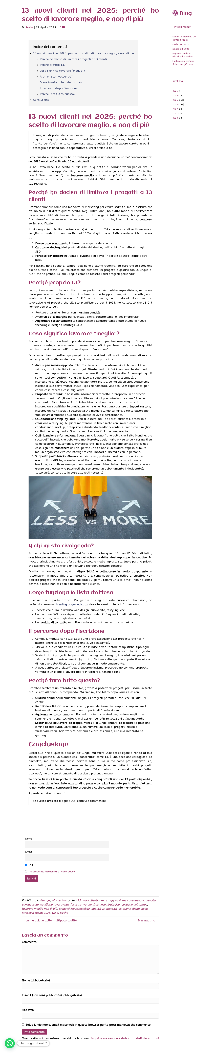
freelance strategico (106, 904)
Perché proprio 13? (53, 64)
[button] (10, 1043)
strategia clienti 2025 (36, 912)
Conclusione (41, 99)
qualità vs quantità (104, 908)
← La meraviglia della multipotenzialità (49, 920)
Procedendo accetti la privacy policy (52, 871)
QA (31, 865)
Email (28, 851)
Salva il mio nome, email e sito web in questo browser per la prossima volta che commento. (89, 1024)
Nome (28, 838)
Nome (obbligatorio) (36, 980)
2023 (175, 104)
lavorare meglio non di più (39, 908)
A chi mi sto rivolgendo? (56, 76)
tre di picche (60, 912)
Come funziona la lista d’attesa (62, 82)
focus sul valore (81, 904)
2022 (175, 109)
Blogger (45, 900)
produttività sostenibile (74, 908)
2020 (175, 118)
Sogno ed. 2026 (181, 49)
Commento (29, 942)
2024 (175, 100)
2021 (175, 113)
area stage (106, 900)
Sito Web (28, 1010)
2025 (175, 95)
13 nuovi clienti (87, 900)
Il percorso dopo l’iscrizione (58, 88)
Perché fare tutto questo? (57, 94)
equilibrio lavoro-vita (54, 904)
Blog (186, 13)
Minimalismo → (148, 920)
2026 (175, 91)
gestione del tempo (134, 904)
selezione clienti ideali (133, 908)
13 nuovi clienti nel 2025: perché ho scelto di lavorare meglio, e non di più (83, 53)
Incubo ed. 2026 (181, 44)
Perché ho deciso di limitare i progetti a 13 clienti (73, 59)
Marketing (59, 900)
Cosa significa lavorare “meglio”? (62, 70)
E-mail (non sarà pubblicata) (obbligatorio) (52, 995)
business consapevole (129, 900)
